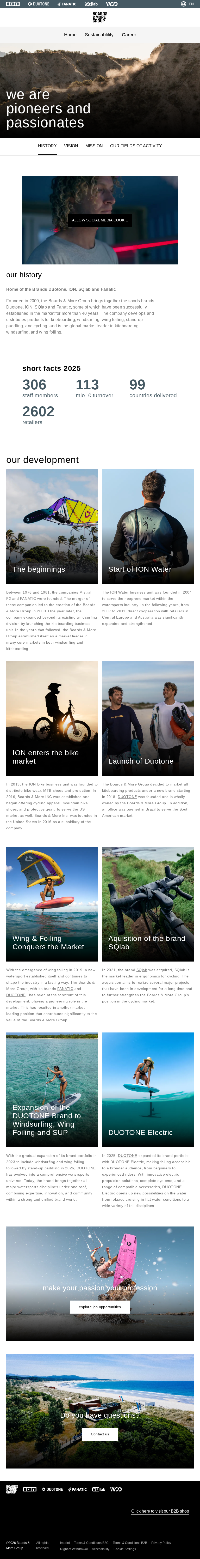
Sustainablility (99, 34)
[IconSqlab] (91, 4)
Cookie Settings (125, 1549)
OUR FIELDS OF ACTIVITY (136, 146)
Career (129, 34)
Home (70, 34)
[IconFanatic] (67, 4)
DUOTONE (127, 797)
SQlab (141, 970)
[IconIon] (13, 4)
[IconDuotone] (38, 4)
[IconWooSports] (112, 4)
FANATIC (65, 989)
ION (113, 592)
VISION (71, 146)
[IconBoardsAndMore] (100, 17)
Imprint (65, 1543)
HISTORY (47, 146)
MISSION (94, 146)
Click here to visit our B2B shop (160, 1511)
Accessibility (100, 1549)
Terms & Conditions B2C (91, 1543)
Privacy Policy (161, 1543)
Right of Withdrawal (74, 1549)
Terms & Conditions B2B (130, 1543)
